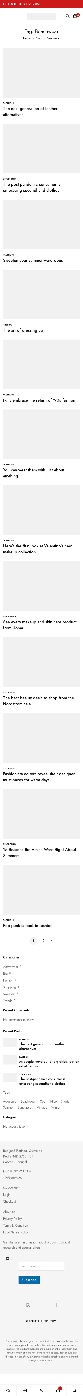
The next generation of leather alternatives (42, 1046)
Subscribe (29, 1279)
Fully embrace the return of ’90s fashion (39, 400)
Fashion (8, 980)
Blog (38, 38)
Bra (5, 973)
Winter (55, 1107)
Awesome (9, 1101)
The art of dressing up (23, 330)
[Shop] (25, 1390)
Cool (43, 1101)
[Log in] (41, 1390)
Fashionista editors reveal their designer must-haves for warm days (39, 777)
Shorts (65, 1101)
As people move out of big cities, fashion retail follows (49, 1063)
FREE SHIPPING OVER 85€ (21, 4)
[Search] (67, 16)
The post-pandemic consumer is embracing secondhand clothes (31, 187)
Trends (7, 1001)
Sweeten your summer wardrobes (33, 260)
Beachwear (28, 1101)
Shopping (9, 987)
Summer (8, 1107)
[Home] (8, 1390)
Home (26, 38)
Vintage (42, 1107)
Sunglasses (25, 1107)
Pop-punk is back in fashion (28, 926)
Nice (53, 1101)
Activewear (10, 966)
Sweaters (9, 994)
